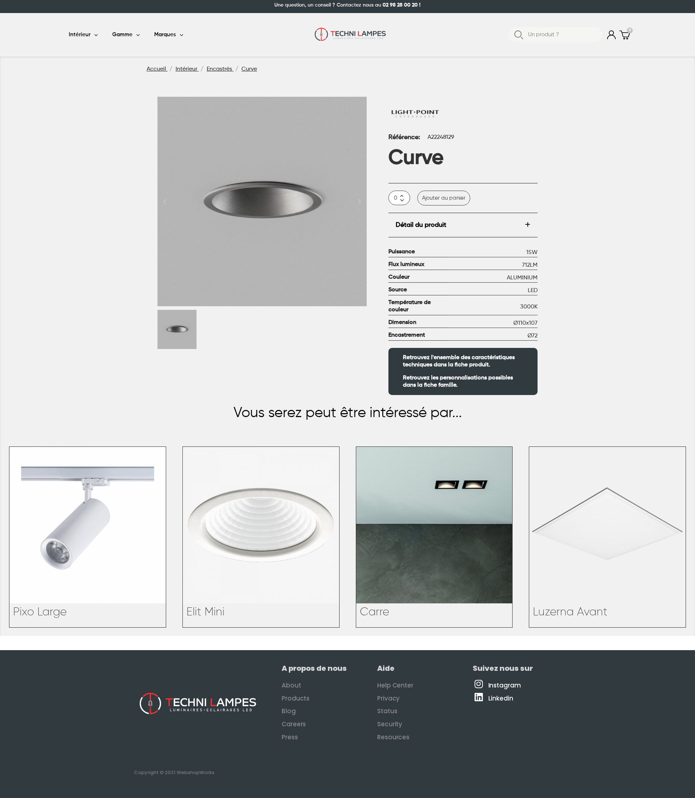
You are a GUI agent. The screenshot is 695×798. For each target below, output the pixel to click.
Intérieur (79, 34)
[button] (164, 201)
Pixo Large (40, 612)
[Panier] (625, 35)
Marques (165, 34)
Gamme (122, 34)
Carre (374, 612)
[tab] (463, 225)
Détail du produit (421, 225)
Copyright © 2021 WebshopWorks (174, 772)
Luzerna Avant (570, 612)
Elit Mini (205, 612)
